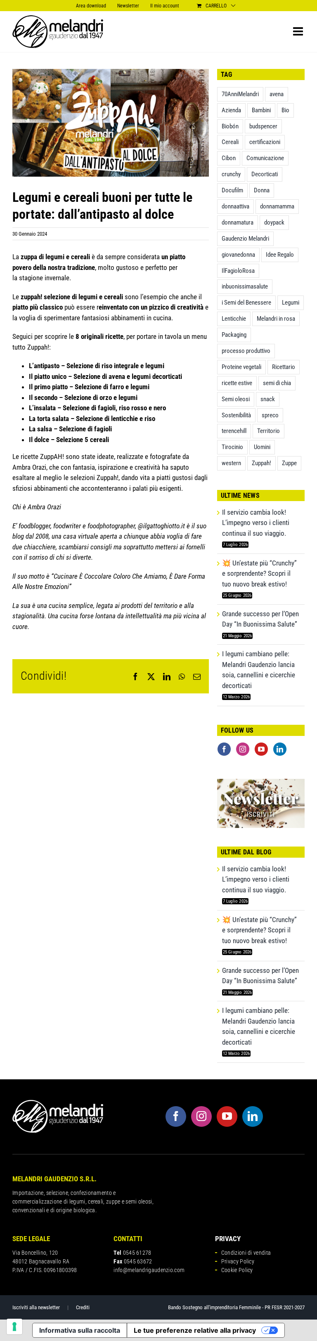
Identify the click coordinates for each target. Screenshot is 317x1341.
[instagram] (201, 1116)
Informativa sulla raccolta (79, 1330)
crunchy (231, 174)
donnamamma (277, 206)
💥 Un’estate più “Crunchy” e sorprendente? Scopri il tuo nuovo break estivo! (259, 573)
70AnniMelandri (240, 94)
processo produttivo (246, 351)
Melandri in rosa (276, 318)
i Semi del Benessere (246, 302)
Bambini (261, 110)
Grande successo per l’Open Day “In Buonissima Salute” (260, 619)
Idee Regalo (280, 254)
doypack (274, 222)
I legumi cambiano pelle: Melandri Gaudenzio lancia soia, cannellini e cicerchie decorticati (258, 670)
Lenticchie (234, 318)
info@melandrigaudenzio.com (149, 1270)
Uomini (262, 447)
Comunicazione (265, 158)
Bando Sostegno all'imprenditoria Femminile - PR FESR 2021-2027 (236, 1307)
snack (267, 399)
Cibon (229, 158)
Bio (285, 110)
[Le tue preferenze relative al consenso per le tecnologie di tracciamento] (14, 1326)
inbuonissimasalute (245, 286)
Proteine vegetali (241, 367)
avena (277, 94)
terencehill (234, 431)
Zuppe (289, 463)
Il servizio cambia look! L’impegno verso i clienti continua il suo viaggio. (255, 522)
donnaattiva (235, 206)
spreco (270, 415)
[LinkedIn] (280, 749)
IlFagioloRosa (238, 270)
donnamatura (237, 222)
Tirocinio (232, 447)
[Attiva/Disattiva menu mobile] (299, 31)
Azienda (231, 110)
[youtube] (227, 1116)
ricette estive (237, 383)
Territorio (268, 431)
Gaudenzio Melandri (245, 238)
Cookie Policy (237, 1270)
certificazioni (264, 142)
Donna (262, 190)
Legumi (290, 302)
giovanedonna (238, 254)
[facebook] (176, 1116)
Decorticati (264, 174)
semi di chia (277, 383)
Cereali (230, 142)
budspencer (263, 126)
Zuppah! (261, 463)
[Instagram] (243, 749)
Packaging (234, 334)
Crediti (83, 1307)
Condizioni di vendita (246, 1252)
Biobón (230, 126)
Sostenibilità (236, 415)
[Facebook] (224, 749)
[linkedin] (252, 1116)
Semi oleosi (236, 399)
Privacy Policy (237, 1261)
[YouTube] (261, 749)
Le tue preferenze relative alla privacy (195, 1330)
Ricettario (283, 367)
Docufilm (232, 190)
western (231, 463)
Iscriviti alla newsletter (36, 1307)
